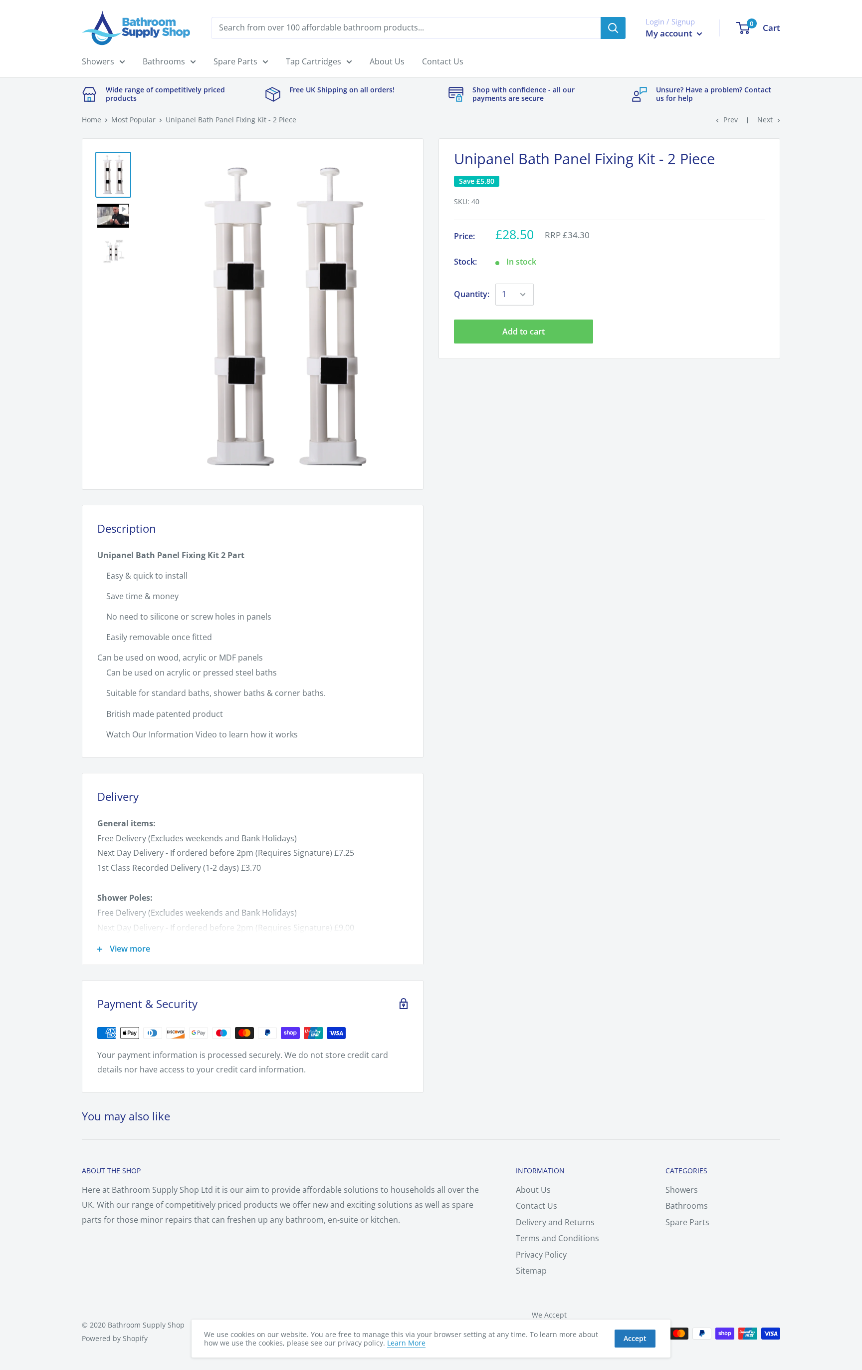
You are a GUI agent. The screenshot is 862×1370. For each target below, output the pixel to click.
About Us (387, 61)
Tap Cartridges (313, 61)
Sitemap (531, 1270)
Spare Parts (235, 61)
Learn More (406, 1343)
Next (765, 119)
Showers (98, 61)
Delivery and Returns (555, 1222)
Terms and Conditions (557, 1238)
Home (91, 119)
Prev (730, 119)
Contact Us (442, 61)
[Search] (613, 28)
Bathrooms (164, 61)
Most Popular (133, 119)
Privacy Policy (541, 1254)
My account (670, 33)
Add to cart (523, 331)
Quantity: (471, 294)
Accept (635, 1338)
